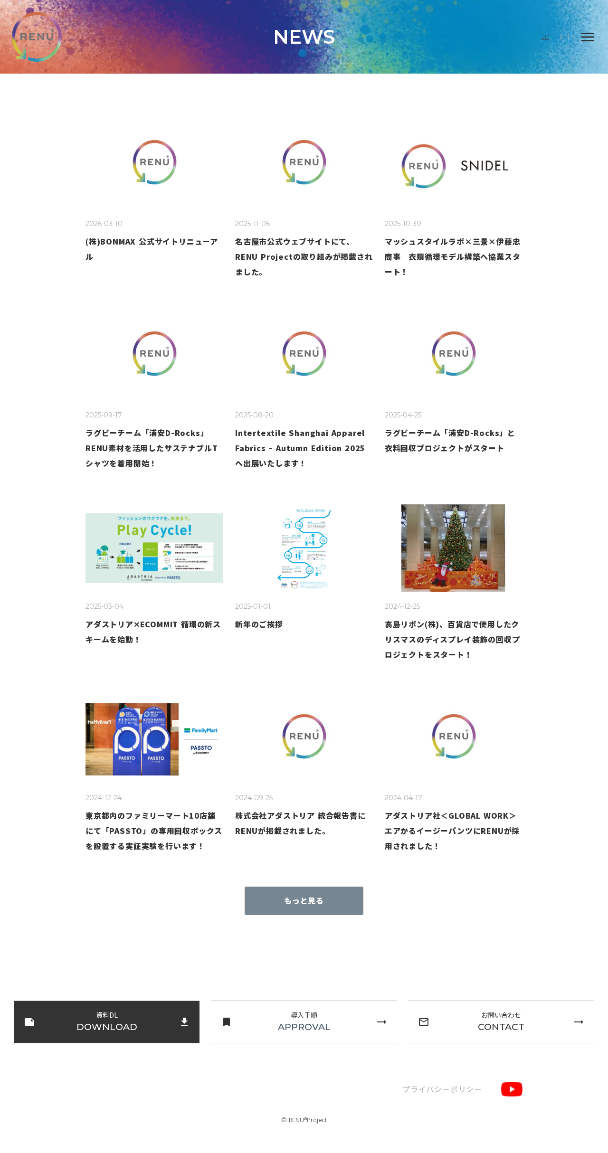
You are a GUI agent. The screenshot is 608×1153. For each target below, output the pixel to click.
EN (564, 36)
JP (545, 36)
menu (587, 37)
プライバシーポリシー (442, 1089)
